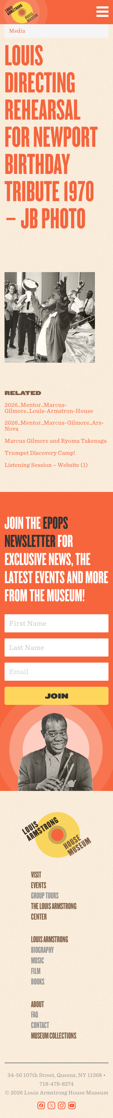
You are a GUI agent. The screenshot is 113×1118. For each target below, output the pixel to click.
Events (38, 884)
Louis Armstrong (49, 938)
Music (37, 960)
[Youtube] (72, 1105)
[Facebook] (41, 1105)
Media (17, 31)
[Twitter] (51, 1105)
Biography (42, 949)
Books (37, 981)
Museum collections (53, 1035)
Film (35, 970)
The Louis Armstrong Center (54, 911)
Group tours (44, 895)
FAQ (34, 1014)
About (37, 1003)
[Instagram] (61, 1105)
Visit (36, 874)
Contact (40, 1024)
